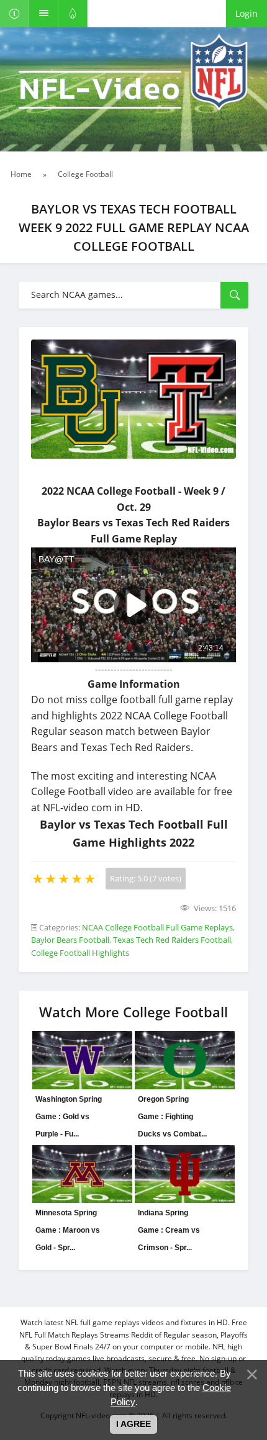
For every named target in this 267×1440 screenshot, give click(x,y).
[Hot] (73, 13)
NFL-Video (100, 90)
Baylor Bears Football (70, 939)
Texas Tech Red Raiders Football (172, 939)
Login (246, 13)
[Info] (14, 13)
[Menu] (43, 13)
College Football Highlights (80, 952)
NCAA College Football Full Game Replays (157, 927)
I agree (133, 1424)
